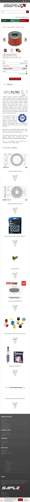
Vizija (3, 444)
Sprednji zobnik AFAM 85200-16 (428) (15, 204)
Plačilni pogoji (4, 419)
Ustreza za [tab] (9, 84)
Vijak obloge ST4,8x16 (15, 268)
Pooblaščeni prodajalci (6, 433)
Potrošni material (11, 27)
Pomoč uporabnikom (6, 428)
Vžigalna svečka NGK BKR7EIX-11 (15, 366)
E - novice (8, 465)
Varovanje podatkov (6, 424)
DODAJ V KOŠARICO (15, 79)
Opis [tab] (4, 84)
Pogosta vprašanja (5, 426)
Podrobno (4, 20)
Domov (4, 27)
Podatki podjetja (5, 441)
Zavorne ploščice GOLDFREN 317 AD (15, 301)
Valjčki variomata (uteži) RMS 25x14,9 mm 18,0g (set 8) (15, 333)
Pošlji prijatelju (6, 65)
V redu (20, 499)
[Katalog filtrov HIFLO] (4, 54)
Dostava (3, 421)
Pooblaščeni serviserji (6, 434)
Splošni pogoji (9, 469)
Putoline (23, 138)
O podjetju (8, 467)
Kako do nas (4, 443)
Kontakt (7, 471)
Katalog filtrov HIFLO (11, 54)
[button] (25, 39)
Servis (3, 436)
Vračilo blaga (4, 423)
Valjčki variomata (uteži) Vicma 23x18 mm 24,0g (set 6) (15, 236)
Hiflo (22, 27)
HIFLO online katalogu (14, 142)
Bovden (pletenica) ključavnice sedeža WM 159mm (15, 398)
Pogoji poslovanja (9, 463)
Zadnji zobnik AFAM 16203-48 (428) (15, 171)
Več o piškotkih (26, 500)
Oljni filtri (18, 27)
